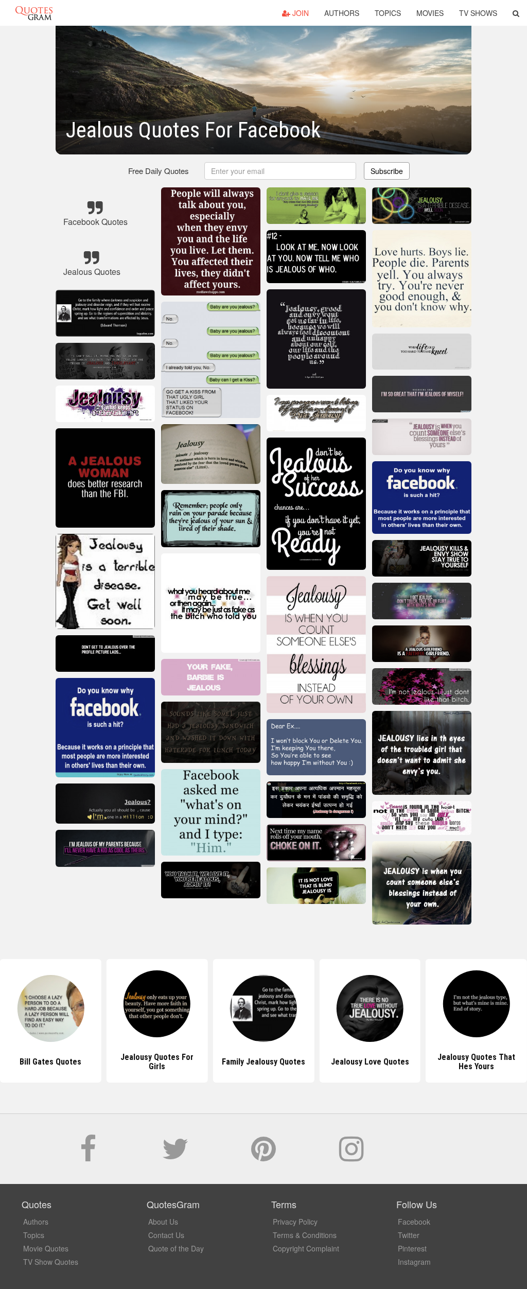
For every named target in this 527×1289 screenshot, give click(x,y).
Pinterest (412, 1248)
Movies (430, 13)
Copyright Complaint (306, 1248)
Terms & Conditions (305, 1235)
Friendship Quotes (476, 1062)
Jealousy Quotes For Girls (50, 1061)
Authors (341, 13)
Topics (388, 13)
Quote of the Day (176, 1248)
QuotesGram (33, 13)
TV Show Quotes (50, 1262)
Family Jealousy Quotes (157, 1062)
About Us (163, 1221)
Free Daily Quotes (158, 170)
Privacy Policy (295, 1221)
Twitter (408, 1235)
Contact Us (166, 1235)
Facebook (414, 1221)
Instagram (414, 1262)
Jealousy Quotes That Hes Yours (370, 1061)
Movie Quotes (45, 1248)
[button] (516, 13)
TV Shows (478, 13)
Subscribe (387, 171)
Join (299, 13)
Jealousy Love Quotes (263, 1062)
